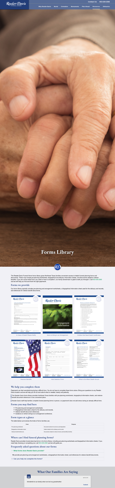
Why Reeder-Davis (45, 6)
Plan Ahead (86, 6)
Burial (56, 6)
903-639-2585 (97, 279)
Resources (96, 6)
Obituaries (106, 6)
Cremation (64, 6)
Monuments (75, 6)
